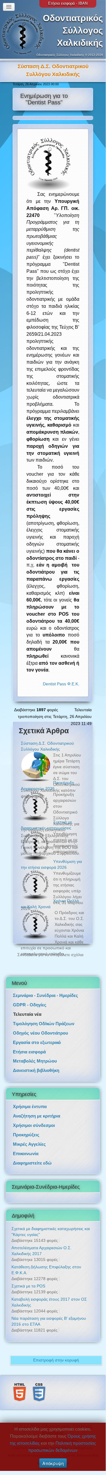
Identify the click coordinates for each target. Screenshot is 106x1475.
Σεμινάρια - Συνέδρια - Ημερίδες (45, 987)
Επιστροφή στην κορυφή (56, 1352)
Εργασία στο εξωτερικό (37, 1034)
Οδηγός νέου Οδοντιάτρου (40, 1024)
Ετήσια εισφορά (29, 1043)
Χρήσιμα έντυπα (30, 1098)
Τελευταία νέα (27, 1006)
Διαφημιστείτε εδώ (32, 1154)
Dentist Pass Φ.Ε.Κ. (61, 676)
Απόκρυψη (53, 1463)
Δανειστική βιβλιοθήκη (36, 1062)
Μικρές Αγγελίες (29, 1136)
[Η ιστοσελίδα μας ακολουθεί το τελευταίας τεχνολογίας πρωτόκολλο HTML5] (19, 1384)
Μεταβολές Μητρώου (35, 1052)
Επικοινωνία (25, 1145)
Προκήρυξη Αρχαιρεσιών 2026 (52, 66)
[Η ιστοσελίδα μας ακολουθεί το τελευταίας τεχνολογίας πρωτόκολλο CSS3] (39, 1384)
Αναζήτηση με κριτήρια (36, 1107)
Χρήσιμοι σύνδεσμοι (34, 1117)
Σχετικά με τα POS (28, 1278)
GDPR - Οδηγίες (29, 996)
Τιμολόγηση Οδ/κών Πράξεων (43, 1015)
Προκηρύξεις (26, 1126)
